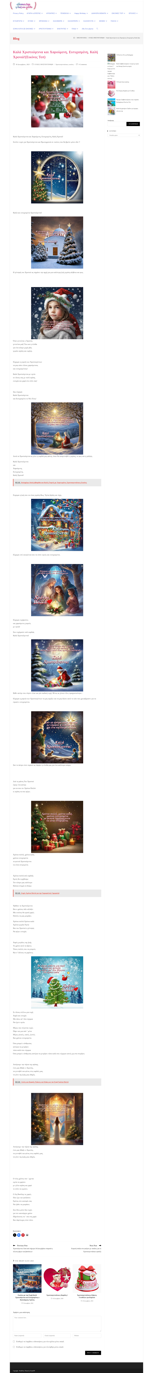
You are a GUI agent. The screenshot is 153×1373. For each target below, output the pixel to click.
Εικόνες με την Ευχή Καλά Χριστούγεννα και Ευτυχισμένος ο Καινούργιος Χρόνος (27, 1297)
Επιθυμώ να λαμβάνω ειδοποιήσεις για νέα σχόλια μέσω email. (40, 1341)
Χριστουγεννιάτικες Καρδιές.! (57, 1295)
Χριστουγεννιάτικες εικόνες (65, 64)
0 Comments (83, 64)
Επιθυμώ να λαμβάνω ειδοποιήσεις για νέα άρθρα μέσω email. (40, 1347)
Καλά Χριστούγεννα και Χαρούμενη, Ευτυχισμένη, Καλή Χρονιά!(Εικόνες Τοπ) (128, 38)
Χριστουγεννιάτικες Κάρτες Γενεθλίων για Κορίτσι (87, 1296)
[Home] (74, 38)
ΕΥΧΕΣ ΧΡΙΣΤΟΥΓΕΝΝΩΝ (44, 64)
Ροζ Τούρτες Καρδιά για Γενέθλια (125, 91)
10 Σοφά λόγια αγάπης (122, 82)
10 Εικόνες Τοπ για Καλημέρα (124, 55)
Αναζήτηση (111, 120)
